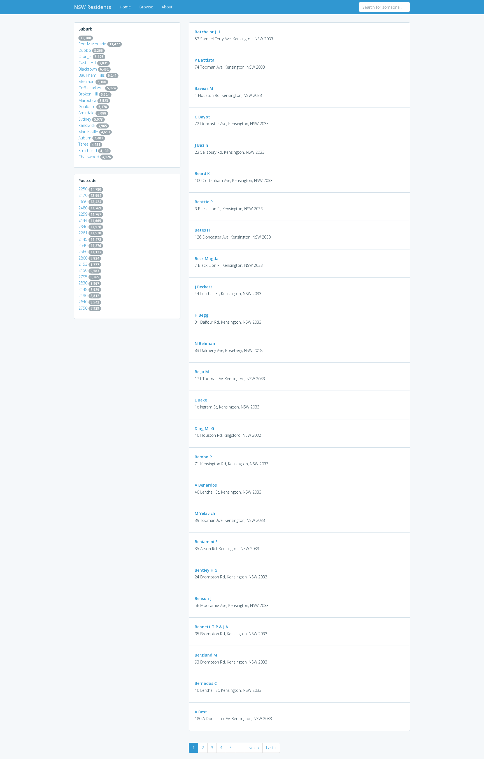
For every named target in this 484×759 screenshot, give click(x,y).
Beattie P (204, 201)
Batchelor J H (207, 31)
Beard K (202, 173)
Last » (271, 747)
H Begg (201, 315)
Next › (253, 747)
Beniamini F (206, 541)
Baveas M (204, 88)
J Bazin (201, 145)
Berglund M (206, 655)
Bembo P (203, 456)
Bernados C (206, 683)
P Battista (205, 60)
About (167, 7)
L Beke (201, 400)
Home (125, 7)
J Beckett (203, 286)
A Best (201, 711)
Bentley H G (206, 570)
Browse (146, 7)
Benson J (203, 598)
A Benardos (206, 485)
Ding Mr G (204, 428)
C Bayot (202, 117)
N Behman (205, 343)
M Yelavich (205, 513)
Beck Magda (206, 258)
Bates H (202, 230)
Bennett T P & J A (211, 626)
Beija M (202, 371)
